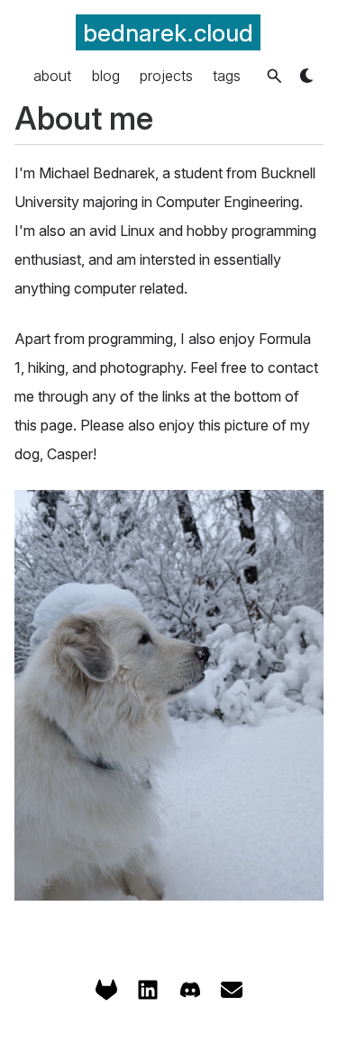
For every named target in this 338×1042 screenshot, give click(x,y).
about (52, 76)
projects (166, 76)
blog (106, 76)
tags (227, 76)
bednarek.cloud (168, 32)
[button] (274, 76)
